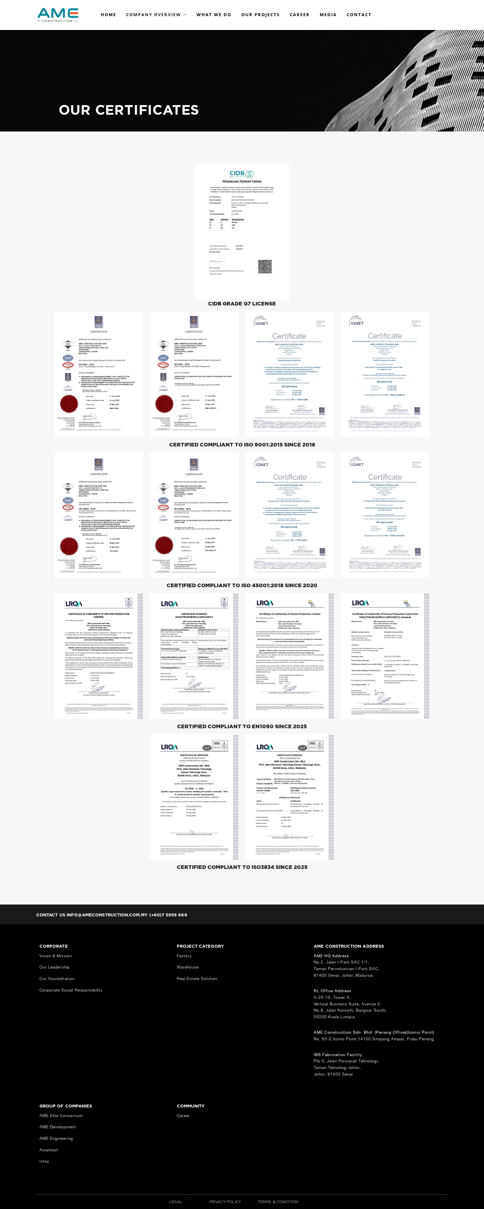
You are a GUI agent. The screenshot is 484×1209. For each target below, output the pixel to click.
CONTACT (359, 14)
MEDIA (328, 14)
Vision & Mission (56, 955)
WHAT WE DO (214, 14)
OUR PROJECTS (260, 14)
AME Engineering (56, 1138)
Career (183, 1115)
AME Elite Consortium (61, 1115)
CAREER (300, 14)
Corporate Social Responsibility (71, 990)
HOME (108, 14)
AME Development (58, 1126)
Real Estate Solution (197, 978)
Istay (44, 1161)
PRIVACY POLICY (225, 1202)
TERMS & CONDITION (278, 1202)
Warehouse (188, 966)
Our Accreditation (57, 978)
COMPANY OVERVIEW (153, 14)
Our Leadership (55, 966)
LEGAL (175, 1202)
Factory (184, 955)
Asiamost (49, 1149)
